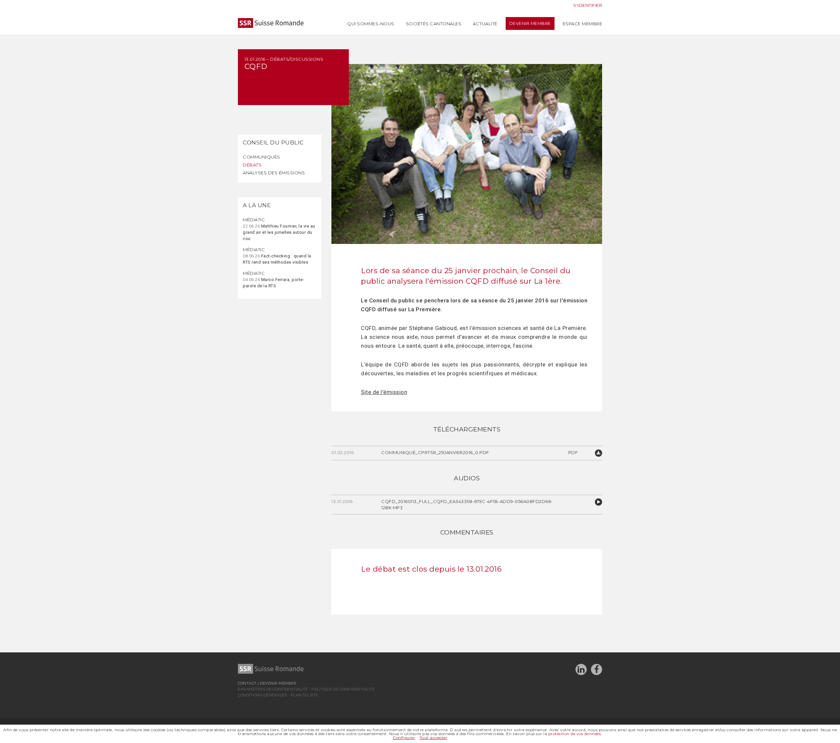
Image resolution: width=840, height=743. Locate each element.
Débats (252, 164)
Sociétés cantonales (434, 23)
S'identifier (587, 5)
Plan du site (304, 695)
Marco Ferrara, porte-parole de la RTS (273, 279)
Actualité (485, 23)
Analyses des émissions (274, 172)
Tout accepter (434, 737)
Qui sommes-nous (370, 23)
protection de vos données (574, 733)
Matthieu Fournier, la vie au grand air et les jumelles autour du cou (279, 229)
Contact (247, 683)
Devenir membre (530, 23)
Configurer (404, 737)
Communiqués (261, 157)
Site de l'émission (384, 392)
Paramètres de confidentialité (273, 689)
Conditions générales (262, 695)
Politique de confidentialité (343, 689)
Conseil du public (273, 143)
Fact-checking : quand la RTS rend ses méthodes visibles (277, 256)
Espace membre (582, 23)
